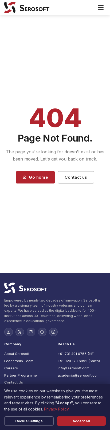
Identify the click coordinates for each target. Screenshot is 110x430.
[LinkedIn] (8, 332)
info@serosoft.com (73, 368)
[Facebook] (42, 332)
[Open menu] (101, 7)
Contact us (76, 177)
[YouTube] (31, 332)
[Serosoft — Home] (26, 7)
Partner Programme (20, 375)
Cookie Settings (29, 421)
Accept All (81, 421)
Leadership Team (18, 361)
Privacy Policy (56, 409)
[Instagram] (53, 332)
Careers (11, 368)
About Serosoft (16, 353)
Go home (38, 177)
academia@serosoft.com (79, 375)
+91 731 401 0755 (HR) (76, 353)
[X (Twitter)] (19, 332)
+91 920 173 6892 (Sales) (79, 361)
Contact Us (13, 382)
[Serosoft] (55, 288)
